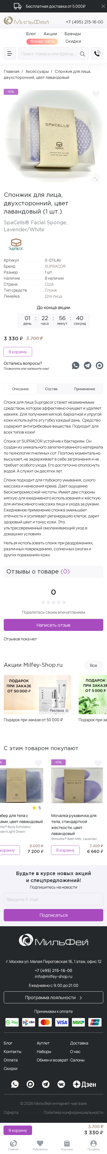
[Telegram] (87, 365)
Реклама (65, 710)
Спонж (51, 290)
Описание (20, 388)
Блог (8, 1043)
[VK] (61, 1084)
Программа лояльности (51, 997)
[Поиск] (83, 53)
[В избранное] (96, 94)
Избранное (40, 1149)
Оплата (11, 1060)
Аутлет (43, 1043)
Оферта (11, 1112)
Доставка (79, 1043)
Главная (13, 1149)
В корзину (18, 1130)
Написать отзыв (53, 625)
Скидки (10, 1068)
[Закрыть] (103, 6)
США (49, 284)
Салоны (77, 1060)
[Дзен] (84, 1084)
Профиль (94, 1149)
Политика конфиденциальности (73, 1112)
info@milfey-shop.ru (53, 976)
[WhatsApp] (15, 1084)
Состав (51, 388)
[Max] (30, 1084)
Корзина (67, 1149)
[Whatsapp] (75, 365)
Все (93, 665)
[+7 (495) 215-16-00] (97, 53)
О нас (75, 1051)
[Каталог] (10, 53)
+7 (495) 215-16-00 (84, 22)
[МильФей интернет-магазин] (26, 20)
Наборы (44, 1051)
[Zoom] (96, 179)
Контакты (12, 1051)
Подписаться (54, 915)
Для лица (53, 296)
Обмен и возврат (52, 1060)
